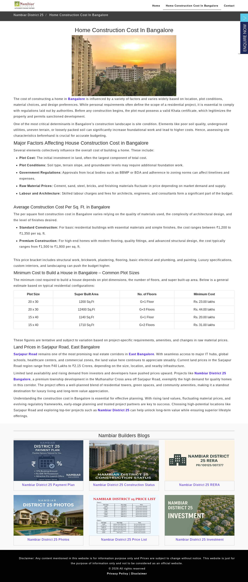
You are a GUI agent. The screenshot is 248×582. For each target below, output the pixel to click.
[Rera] (199, 460)
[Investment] (199, 515)
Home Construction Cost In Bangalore (192, 5)
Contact (229, 5)
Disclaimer (139, 573)
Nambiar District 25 (113, 410)
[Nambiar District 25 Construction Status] (124, 460)
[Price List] (124, 515)
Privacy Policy (117, 573)
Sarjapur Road (25, 354)
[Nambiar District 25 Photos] (48, 515)
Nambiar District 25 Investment (200, 539)
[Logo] (24, 5)
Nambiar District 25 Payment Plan (48, 484)
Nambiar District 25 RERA (199, 484)
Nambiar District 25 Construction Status (124, 484)
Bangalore (76, 99)
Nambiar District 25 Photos (48, 539)
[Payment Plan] (48, 460)
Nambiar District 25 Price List (124, 539)
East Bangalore (141, 354)
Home (156, 5)
